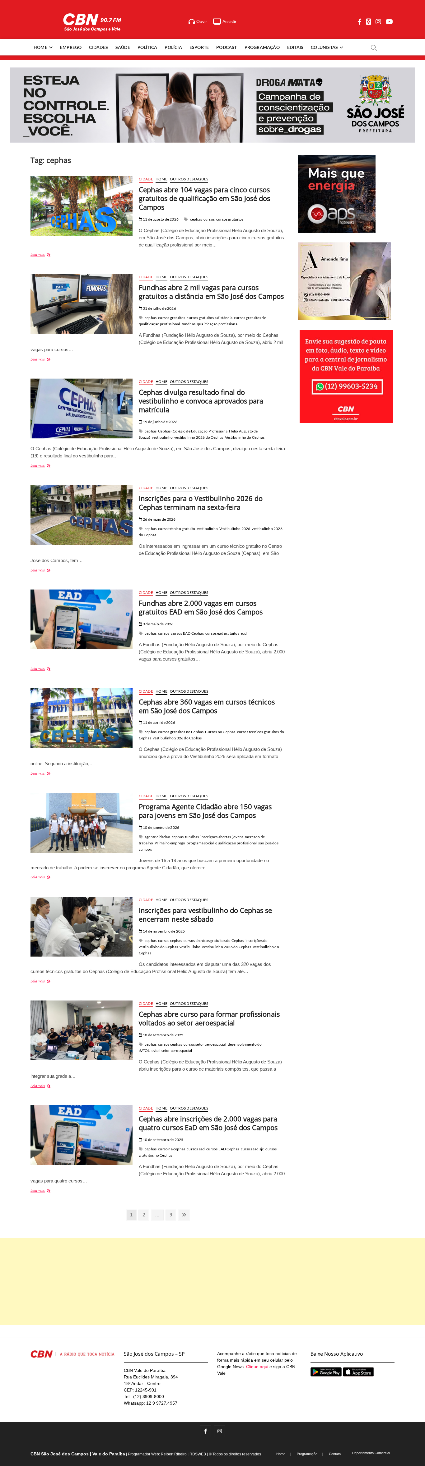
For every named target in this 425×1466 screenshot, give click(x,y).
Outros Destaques (189, 179)
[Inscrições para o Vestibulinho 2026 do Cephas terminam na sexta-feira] (81, 515)
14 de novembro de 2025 (163, 931)
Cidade (146, 179)
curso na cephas (171, 1149)
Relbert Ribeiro (174, 1454)
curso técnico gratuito (176, 528)
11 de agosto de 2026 (160, 219)
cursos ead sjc (252, 1149)
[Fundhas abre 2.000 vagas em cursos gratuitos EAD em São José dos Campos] (81, 619)
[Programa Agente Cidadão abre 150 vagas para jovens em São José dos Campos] (81, 823)
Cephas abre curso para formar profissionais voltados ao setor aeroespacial (209, 1018)
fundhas (188, 324)
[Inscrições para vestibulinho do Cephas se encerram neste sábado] (81, 927)
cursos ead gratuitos (222, 633)
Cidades (98, 47)
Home (40, 47)
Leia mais (46, 255)
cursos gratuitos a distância (209, 317)
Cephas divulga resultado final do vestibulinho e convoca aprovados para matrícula (201, 400)
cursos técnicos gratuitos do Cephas (214, 940)
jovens (237, 836)
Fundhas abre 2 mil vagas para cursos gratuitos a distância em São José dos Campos (211, 292)
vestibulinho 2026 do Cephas (198, 437)
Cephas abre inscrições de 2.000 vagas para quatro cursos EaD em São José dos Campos (208, 1123)
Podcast (226, 47)
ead (244, 633)
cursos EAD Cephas (187, 633)
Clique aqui (257, 1366)
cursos (209, 219)
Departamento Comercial (371, 1453)
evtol (156, 1050)
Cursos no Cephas (220, 731)
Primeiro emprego (170, 843)
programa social (200, 843)
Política (147, 47)
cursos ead (196, 1149)
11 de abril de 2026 (158, 722)
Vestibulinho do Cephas (244, 437)
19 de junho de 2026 (159, 421)
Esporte (199, 47)
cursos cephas (170, 940)
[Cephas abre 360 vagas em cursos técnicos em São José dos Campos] (81, 718)
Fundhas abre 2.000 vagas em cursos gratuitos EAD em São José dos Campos (201, 607)
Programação (262, 47)
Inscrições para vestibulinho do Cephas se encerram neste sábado (205, 914)
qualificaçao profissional (217, 324)
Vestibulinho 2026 (234, 528)
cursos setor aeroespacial (205, 1044)
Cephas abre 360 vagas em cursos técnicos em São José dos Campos (207, 706)
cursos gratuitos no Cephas (180, 731)
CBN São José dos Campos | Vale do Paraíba (77, 1453)
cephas (196, 219)
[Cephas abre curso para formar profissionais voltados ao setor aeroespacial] (81, 1030)
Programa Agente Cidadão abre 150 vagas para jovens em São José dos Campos (205, 811)
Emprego (71, 47)
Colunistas (324, 47)
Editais (295, 47)
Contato (335, 1454)
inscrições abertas (215, 836)
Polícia (173, 47)
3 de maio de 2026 (158, 624)
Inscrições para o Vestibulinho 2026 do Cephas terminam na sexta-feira (201, 503)
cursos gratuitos (229, 219)
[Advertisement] (212, 1281)
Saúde (122, 47)
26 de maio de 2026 (159, 519)
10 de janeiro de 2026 (160, 827)
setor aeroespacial (176, 1050)
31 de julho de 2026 (159, 308)
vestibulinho (162, 437)
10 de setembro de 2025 (163, 1139)
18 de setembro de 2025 (163, 1035)
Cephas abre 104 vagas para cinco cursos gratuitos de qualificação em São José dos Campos (204, 198)
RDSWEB (197, 1454)
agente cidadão (157, 836)
